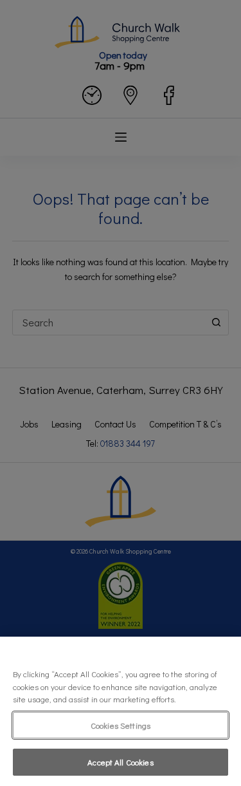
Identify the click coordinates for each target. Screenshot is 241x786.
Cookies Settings (120, 725)
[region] (120, 711)
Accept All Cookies (120, 761)
